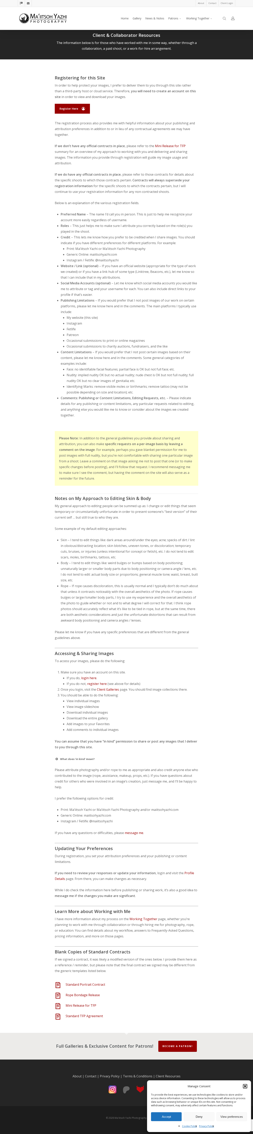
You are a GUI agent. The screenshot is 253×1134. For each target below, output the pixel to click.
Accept (166, 1116)
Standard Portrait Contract (85, 984)
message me (134, 833)
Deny (199, 1116)
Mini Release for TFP (170, 146)
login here (88, 678)
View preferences (231, 1116)
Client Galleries (108, 689)
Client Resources (168, 1076)
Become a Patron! (177, 1046)
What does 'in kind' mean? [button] (77, 759)
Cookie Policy (189, 1126)
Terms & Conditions (137, 1076)
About (77, 1076)
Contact (90, 1076)
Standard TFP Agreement (84, 1016)
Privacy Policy (206, 1126)
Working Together (143, 919)
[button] (245, 1086)
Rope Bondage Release (83, 995)
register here (97, 684)
